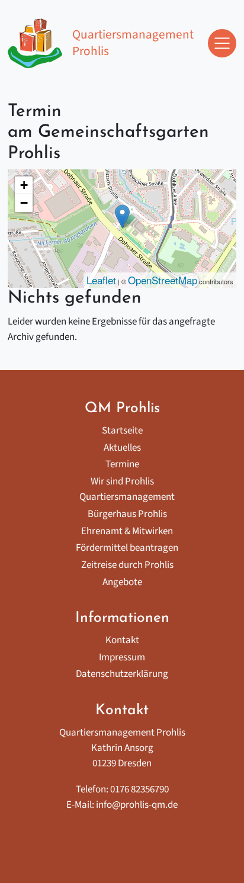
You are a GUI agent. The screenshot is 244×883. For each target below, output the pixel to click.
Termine (122, 464)
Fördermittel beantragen (127, 548)
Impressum (122, 657)
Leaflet (101, 279)
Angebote (122, 582)
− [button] (24, 202)
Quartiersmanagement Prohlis (132, 42)
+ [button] (24, 185)
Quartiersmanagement (127, 497)
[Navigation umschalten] (222, 43)
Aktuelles (122, 448)
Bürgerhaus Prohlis (127, 514)
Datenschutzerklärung (122, 674)
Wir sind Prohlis (122, 481)
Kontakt (122, 640)
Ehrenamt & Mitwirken (127, 531)
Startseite (122, 430)
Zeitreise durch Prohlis (127, 565)
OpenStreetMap (162, 279)
